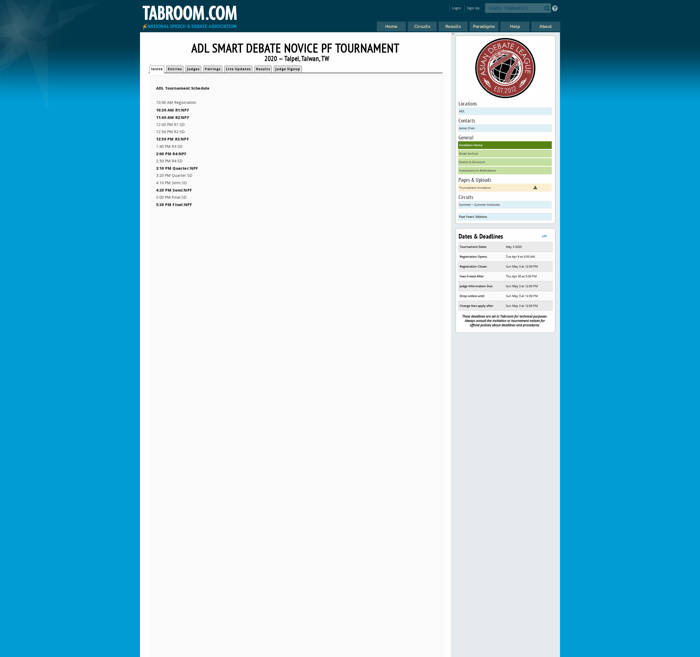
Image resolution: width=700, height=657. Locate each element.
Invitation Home (470, 145)
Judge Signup (287, 69)
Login (456, 8)
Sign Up (473, 8)
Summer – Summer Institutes (479, 205)
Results (263, 69)
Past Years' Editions (473, 217)
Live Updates (238, 69)
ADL (462, 111)
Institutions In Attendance (477, 170)
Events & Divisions (472, 162)
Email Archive (468, 153)
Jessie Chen (467, 128)
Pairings (213, 69)
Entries (175, 69)
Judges (193, 69)
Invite (157, 69)
